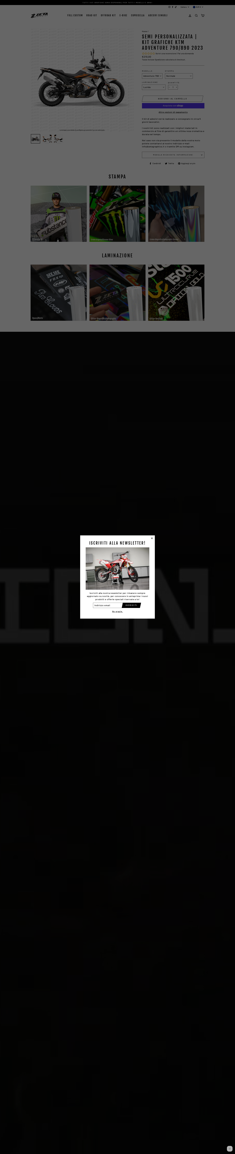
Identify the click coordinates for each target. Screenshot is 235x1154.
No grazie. (117, 611)
